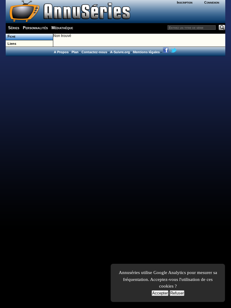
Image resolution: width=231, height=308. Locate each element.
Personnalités (35, 28)
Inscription (184, 2)
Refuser (177, 293)
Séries (13, 28)
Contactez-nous (94, 52)
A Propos (61, 52)
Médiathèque (62, 28)
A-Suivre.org (120, 52)
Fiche (10, 36)
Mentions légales (146, 52)
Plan (75, 52)
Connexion (211, 2)
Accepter (160, 293)
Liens (11, 43)
